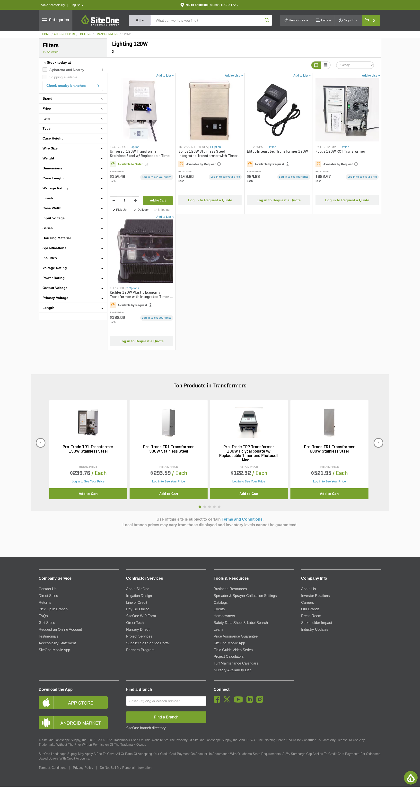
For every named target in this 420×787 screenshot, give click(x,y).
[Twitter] (228, 701)
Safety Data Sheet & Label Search (241, 623)
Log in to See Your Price (88, 481)
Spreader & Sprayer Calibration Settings (245, 596)
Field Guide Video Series (233, 650)
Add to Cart (158, 200)
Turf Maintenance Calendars (236, 663)
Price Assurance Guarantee (236, 636)
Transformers (106, 34)
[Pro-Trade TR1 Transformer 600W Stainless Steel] (329, 423)
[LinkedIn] (250, 701)
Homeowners (224, 616)
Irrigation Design (139, 596)
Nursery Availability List (232, 670)
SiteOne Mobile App (54, 650)
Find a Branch (139, 689)
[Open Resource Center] (411, 778)
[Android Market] (79, 723)
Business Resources (230, 589)
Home (46, 34)
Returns (45, 602)
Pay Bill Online (137, 609)
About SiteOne (137, 589)
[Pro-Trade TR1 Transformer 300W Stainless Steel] (168, 423)
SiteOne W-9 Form (141, 616)
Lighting (85, 34)
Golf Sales (47, 623)
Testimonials (48, 636)
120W (126, 34)
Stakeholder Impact (316, 623)
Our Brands (310, 609)
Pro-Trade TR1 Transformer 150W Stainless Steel (88, 449)
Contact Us (48, 589)
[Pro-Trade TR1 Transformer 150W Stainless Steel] (88, 423)
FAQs (43, 616)
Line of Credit (136, 602)
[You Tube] (239, 701)
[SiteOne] (100, 24)
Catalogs (221, 602)
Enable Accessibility (52, 5)
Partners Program (140, 650)
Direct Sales (48, 596)
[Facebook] (218, 701)
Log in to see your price (156, 177)
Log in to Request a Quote (210, 200)
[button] (76, 5)
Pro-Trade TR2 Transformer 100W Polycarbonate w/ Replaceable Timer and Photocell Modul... (248, 454)
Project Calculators (229, 656)
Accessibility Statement (57, 643)
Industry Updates (314, 629)
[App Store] (79, 702)
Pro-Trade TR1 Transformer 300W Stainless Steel (168, 449)
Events (219, 609)
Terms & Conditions (52, 768)
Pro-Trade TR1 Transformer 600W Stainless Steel (329, 449)
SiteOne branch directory (146, 728)
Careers (307, 602)
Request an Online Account (60, 629)
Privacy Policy (83, 768)
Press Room (311, 616)
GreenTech (135, 623)
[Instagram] (260, 701)
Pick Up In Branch (53, 609)
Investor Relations (315, 596)
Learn (218, 629)
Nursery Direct (137, 629)
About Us (308, 589)
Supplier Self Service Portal (147, 643)
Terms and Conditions (242, 519)
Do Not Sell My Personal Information (125, 768)
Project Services (139, 636)
